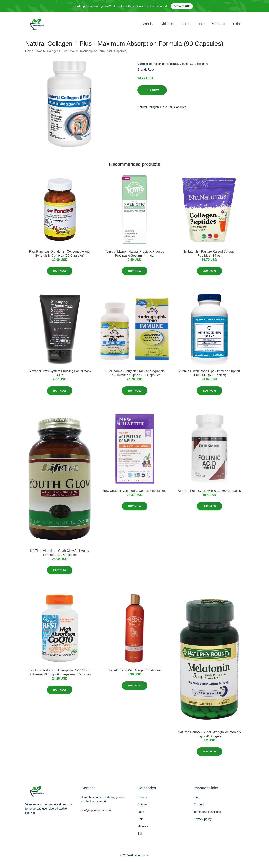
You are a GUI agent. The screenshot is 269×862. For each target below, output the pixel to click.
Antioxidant (201, 63)
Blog (196, 797)
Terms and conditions (207, 811)
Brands (147, 24)
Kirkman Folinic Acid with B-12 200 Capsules (209, 490)
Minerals (218, 24)
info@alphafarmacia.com (97, 810)
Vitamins (159, 63)
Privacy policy (203, 819)
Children (167, 24)
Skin (236, 24)
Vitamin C (186, 63)
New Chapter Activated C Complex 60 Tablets (134, 490)
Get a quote (182, 6)
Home (29, 51)
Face (185, 24)
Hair (200, 24)
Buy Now (152, 90)
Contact (199, 804)
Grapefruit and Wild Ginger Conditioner (134, 670)
